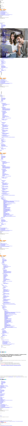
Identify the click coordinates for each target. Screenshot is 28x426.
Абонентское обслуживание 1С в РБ (5, 55)
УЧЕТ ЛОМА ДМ (5, 211)
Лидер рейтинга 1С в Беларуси (3, 79)
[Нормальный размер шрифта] (0, 1)
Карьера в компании (3, 99)
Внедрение (1, 397)
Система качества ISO (3, 382)
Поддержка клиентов (2, 400)
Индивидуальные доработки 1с (5, 53)
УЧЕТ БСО (5, 208)
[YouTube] (1, 74)
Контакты (1, 403)
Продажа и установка (3, 46)
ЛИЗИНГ (4, 203)
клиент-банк (3, 42)
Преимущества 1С (3, 63)
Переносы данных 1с (4, 54)
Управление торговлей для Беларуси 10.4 (6, 35)
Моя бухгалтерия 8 (4, 33)
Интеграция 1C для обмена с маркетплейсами (6, 43)
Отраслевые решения (3, 36)
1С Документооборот (4, 31)
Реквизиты (2, 27)
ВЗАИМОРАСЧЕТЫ (5, 200)
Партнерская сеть (3, 65)
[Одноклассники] (1, 379)
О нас (1, 97)
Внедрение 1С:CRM (4, 49)
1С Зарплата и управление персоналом (6, 30)
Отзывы (2, 69)
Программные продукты (3, 29)
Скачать (2, 140)
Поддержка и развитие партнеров (4, 67)
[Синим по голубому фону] (0, 4)
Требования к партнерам (3, 66)
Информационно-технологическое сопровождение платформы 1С (7, 58)
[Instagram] (1, 73)
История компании (3, 381)
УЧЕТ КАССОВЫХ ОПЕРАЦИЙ (7, 210)
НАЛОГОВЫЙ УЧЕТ (6, 204)
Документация (2, 62)
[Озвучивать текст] (0, 7)
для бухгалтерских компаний (5, 41)
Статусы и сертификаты (3, 98)
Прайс (1, 71)
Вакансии (2, 26)
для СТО (3, 40)
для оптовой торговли (4, 37)
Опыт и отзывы (1, 68)
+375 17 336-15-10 (2, 11)
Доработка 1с (2, 52)
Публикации (2, 70)
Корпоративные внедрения (2, 401)
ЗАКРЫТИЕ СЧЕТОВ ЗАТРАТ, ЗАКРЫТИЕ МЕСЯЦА (9, 201)
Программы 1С (1, 28)
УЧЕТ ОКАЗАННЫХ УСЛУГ (6, 213)
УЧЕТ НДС (5, 212)
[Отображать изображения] (0, 5)
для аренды (3, 39)
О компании (1, 23)
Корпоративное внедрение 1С (5, 50)
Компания (1, 388)
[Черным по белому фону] (0, 3)
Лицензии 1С (1, 395)
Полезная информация (3, 61)
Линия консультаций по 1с (2, 399)
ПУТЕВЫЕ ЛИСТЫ (5, 205)
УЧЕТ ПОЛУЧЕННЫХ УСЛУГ (6, 214)
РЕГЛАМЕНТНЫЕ (5, 206)
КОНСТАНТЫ (5, 202)
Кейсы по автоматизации (3, 148)
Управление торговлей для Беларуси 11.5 (6, 34)
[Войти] (0, 76)
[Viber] (3, 379)
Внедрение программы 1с (4, 48)
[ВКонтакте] (0, 379)
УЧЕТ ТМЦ (5, 215)
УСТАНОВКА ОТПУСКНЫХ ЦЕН (7, 207)
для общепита (3, 38)
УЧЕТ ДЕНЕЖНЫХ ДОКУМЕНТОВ (7, 209)
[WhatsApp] (4, 379)
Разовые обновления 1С (4, 56)
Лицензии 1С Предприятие (5, 44)
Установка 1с (3, 47)
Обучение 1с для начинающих (5, 51)
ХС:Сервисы (2, 139)
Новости (2, 100)
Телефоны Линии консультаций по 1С (6, 57)
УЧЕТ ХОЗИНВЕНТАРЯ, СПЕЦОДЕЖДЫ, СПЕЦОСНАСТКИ (10, 216)
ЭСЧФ (2, 142)
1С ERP (3, 32)
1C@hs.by (1, 16)
